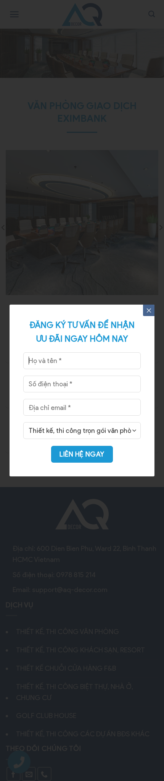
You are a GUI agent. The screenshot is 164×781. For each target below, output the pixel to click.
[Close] (148, 310)
